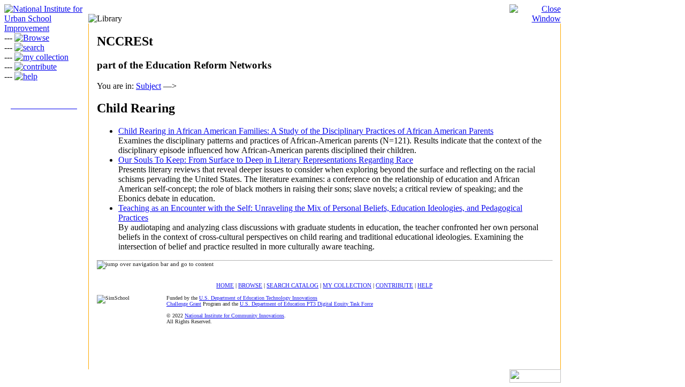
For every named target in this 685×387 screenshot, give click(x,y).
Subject (148, 85)
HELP (424, 285)
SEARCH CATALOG (292, 285)
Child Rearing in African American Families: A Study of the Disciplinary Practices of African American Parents (305, 130)
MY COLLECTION (347, 285)
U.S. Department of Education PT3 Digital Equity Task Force (306, 304)
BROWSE (250, 285)
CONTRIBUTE (394, 285)
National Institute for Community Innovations (234, 315)
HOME (225, 285)
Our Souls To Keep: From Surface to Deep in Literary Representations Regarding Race (265, 159)
